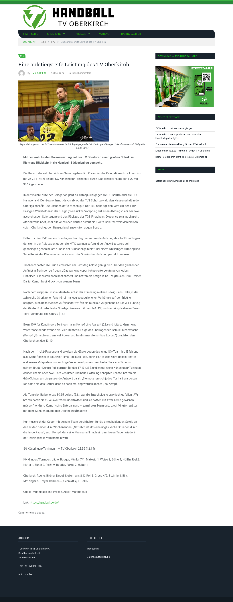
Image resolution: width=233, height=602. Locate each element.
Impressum (93, 548)
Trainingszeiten (130, 33)
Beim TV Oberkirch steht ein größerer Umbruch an (181, 156)
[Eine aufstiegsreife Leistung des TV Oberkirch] (82, 111)
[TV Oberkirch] (68, 17)
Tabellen (80, 33)
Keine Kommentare (81, 73)
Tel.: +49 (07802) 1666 (30, 566)
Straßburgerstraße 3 (29, 553)
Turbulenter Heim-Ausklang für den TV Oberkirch (180, 144)
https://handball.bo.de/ (44, 502)
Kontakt (104, 33)
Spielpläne (54, 33)
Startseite (30, 33)
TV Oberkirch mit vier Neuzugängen (174, 128)
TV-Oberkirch (39, 73)
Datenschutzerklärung (98, 556)
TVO (22, 56)
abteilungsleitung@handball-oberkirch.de (177, 180)
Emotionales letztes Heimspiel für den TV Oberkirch (182, 150)
